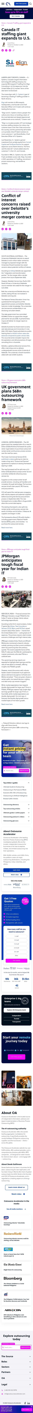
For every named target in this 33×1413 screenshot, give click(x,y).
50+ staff (16, 951)
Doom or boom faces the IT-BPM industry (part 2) (14, 1255)
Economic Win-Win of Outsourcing (14, 793)
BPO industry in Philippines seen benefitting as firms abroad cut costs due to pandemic (15, 1316)
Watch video (16, 1194)
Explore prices (24, 770)
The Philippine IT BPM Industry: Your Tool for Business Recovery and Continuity (16, 1300)
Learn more (16, 870)
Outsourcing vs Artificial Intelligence (15, 796)
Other (16, 955)
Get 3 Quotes (16, 16)
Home (3, 23)
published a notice (7, 459)
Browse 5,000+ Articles (10, 799)
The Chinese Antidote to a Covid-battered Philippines (14, 1284)
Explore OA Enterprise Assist (16, 1010)
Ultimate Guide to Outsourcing (13, 787)
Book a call (28, 1409)
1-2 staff (16, 936)
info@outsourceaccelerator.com (14, 1394)
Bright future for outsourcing (13, 1270)
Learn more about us (16, 1187)
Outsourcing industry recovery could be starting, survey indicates (16, 1239)
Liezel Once (11, 43)
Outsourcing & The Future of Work (14, 790)
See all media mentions (15, 1209)
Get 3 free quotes (21, 3)
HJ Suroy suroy (12, 404)
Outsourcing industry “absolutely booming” (14, 1224)
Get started (16, 960)
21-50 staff (16, 948)
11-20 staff (16, 944)
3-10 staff (16, 940)
